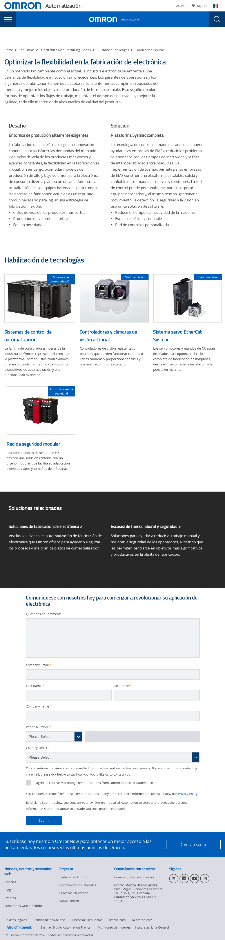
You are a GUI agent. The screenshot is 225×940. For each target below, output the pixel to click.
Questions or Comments (44, 614)
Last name (123, 686)
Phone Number (38, 727)
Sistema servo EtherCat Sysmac (177, 335)
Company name (39, 706)
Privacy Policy (187, 794)
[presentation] (8, 19)
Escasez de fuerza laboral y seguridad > (146, 526)
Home (8, 50)
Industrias (27, 50)
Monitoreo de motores (114, 927)
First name (35, 686)
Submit (37, 820)
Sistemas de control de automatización (28, 335)
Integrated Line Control (152, 927)
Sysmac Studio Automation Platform (67, 927)
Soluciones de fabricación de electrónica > (45, 526)
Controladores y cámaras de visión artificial (108, 335)
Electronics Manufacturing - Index (66, 50)
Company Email (38, 665)
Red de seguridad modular (33, 444)
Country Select (38, 748)
